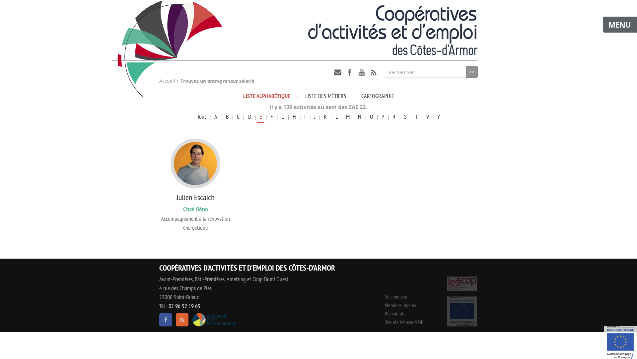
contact (337, 72)
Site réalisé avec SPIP (404, 322)
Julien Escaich (196, 197)
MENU (619, 25)
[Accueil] (318, 30)
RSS (373, 72)
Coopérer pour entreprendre (214, 319)
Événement (620, 342)
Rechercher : (403, 72)
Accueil (167, 81)
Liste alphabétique (266, 96)
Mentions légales (400, 305)
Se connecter (397, 296)
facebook (349, 72)
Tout (201, 116)
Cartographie (377, 96)
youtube (361, 72)
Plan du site (395, 313)
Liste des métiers (325, 96)
